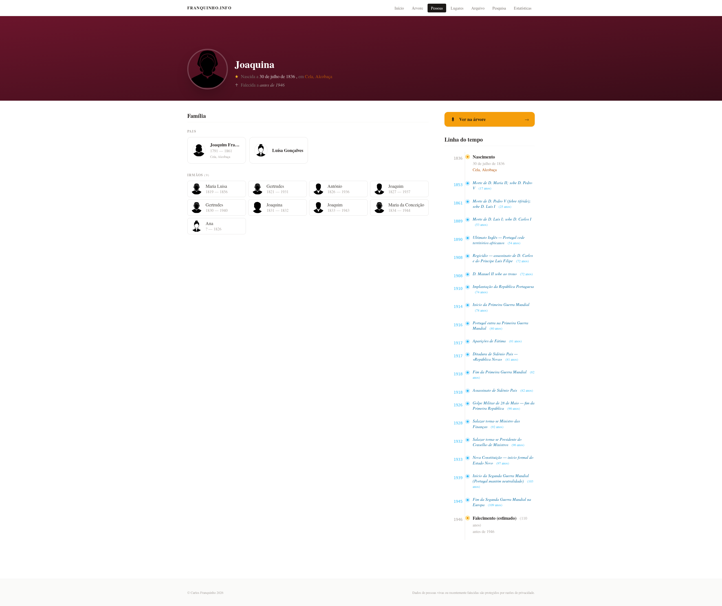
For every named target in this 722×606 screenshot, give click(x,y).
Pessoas (437, 8)
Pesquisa (499, 8)
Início (399, 8)
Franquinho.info (209, 8)
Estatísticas (522, 8)
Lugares (457, 8)
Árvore (417, 8)
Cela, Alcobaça (318, 76)
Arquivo (478, 8)
